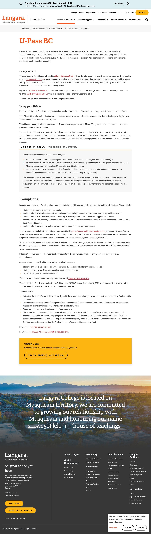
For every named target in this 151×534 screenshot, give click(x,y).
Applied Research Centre (138, 497)
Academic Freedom (92, 484)
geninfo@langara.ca (12, 495)
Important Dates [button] (92, 13)
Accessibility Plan (70, 474)
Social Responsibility (71, 461)
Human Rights (68, 477)
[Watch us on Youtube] (20, 518)
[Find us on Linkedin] (14, 518)
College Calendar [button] (78, 13)
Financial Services (113, 475)
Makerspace (134, 465)
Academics (92, 466)
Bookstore (133, 462)
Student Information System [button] (111, 13)
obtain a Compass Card (64, 76)
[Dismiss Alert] (128, 3)
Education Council (113, 472)
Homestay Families (136, 500)
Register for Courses (20, 510)
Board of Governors (92, 462)
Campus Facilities (134, 456)
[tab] (32, 147)
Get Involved (136, 489)
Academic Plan (91, 471)
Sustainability (68, 471)
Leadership (91, 454)
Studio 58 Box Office (136, 503)
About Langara (71, 454)
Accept (141, 528)
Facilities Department (136, 468)
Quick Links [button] (129, 13)
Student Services (37, 19)
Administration (115, 454)
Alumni (132, 493)
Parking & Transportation (138, 471)
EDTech (88, 490)
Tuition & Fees (72, 28)
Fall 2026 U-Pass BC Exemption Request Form (49, 332)
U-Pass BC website (34, 79)
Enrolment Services (56, 28)
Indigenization (68, 467)
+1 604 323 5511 (11, 493)
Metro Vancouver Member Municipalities (89, 231)
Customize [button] (113, 528)
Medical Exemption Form (41, 327)
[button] (66, 19)
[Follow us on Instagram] (24, 518)
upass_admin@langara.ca (78, 278)
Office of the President (93, 459)
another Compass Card (36, 94)
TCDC (88, 487)
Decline (128, 528)
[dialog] (128, 523)
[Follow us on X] (17, 518)
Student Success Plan (93, 474)
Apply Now (14, 503)
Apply (142, 13)
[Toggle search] (147, 19)
